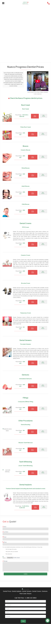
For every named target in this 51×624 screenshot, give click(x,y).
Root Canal (23, 593)
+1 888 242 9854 (30, 598)
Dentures (44, 591)
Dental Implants (16, 591)
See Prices (43, 116)
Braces (29, 593)
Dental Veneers (26, 591)
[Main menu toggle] (3, 3)
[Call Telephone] (48, 3)
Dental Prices (7, 591)
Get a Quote (35, 116)
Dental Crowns (36, 591)
